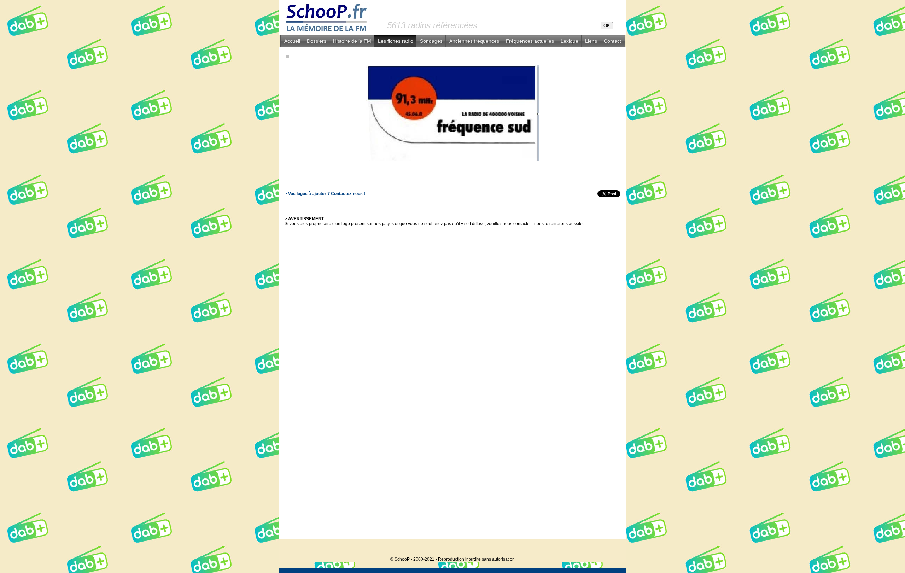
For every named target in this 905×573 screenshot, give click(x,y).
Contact (612, 41)
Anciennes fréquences (474, 41)
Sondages (431, 41)
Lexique (569, 41)
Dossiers (316, 41)
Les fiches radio (395, 41)
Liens (591, 41)
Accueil (292, 41)
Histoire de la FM (352, 41)
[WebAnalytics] (611, 548)
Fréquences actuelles (530, 41)
